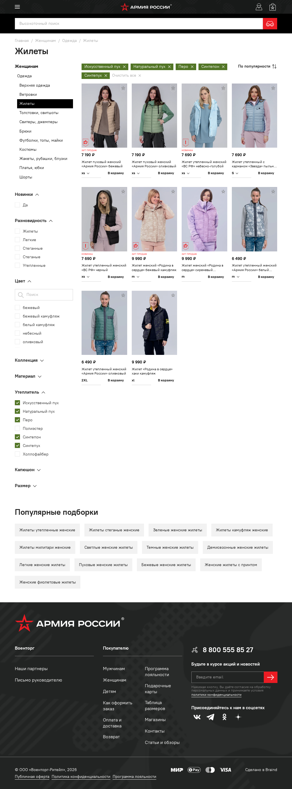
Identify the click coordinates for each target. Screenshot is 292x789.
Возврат (111, 736)
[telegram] (210, 717)
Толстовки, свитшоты (38, 112)
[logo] (146, 7)
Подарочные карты (158, 688)
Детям (109, 691)
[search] (270, 23)
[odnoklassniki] (224, 717)
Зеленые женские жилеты (177, 530)
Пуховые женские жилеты (103, 564)
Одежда (24, 76)
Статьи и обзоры (162, 742)
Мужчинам (114, 668)
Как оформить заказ (117, 705)
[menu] (17, 6)
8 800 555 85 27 (228, 650)
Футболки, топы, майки (41, 140)
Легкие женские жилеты (42, 564)
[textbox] (139, 23)
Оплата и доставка (112, 723)
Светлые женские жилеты (108, 547)
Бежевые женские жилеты (166, 564)
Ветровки (28, 94)
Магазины (155, 719)
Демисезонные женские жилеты (237, 547)
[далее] (270, 677)
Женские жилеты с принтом (231, 564)
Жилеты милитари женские (45, 547)
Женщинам (114, 680)
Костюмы (27, 149)
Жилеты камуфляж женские (242, 530)
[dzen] (238, 717)
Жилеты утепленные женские (47, 530)
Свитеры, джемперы (38, 121)
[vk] (197, 717)
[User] (258, 6)
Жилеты (27, 103)
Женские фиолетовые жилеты (47, 582)
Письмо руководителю (38, 680)
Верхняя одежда (34, 85)
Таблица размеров (155, 705)
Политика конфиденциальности (81, 776)
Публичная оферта (32, 776)
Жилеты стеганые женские (114, 530)
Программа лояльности (157, 671)
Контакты (155, 731)
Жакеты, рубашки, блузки (43, 158)
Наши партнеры (31, 668)
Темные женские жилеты (170, 547)
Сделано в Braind (261, 769)
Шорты (25, 177)
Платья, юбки (31, 167)
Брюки (25, 131)
